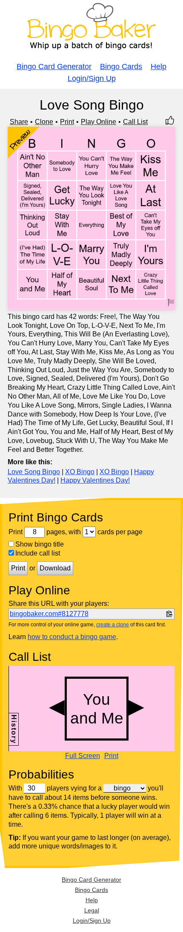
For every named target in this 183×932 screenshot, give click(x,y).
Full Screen (82, 756)
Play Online (98, 121)
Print (67, 121)
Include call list (37, 553)
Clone (44, 121)
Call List (135, 121)
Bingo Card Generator (54, 66)
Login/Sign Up (92, 78)
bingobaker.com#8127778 (49, 613)
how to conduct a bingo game (72, 636)
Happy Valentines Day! (95, 480)
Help (158, 66)
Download (55, 568)
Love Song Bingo (34, 471)
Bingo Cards (121, 66)
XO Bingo (79, 471)
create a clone (112, 625)
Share (19, 121)
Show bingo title (39, 544)
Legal (91, 910)
